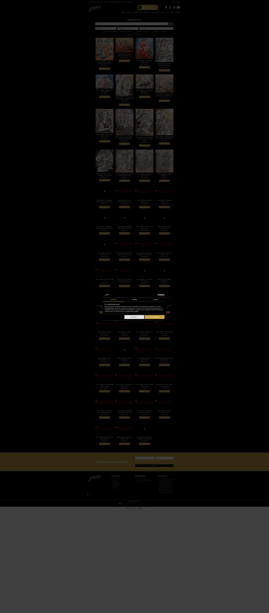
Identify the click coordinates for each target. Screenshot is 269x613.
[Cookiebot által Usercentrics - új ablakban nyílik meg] (158, 295)
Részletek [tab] (134, 299)
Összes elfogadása (154, 317)
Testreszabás (133, 317)
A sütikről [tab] (155, 299)
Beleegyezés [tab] (113, 299)
